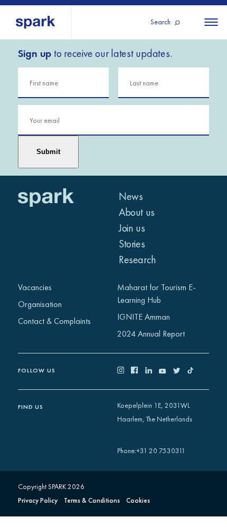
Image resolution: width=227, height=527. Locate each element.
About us (137, 212)
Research (137, 259)
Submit (48, 152)
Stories (132, 244)
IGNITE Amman (143, 316)
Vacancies (35, 287)
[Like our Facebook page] (138, 371)
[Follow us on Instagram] (124, 371)
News (131, 196)
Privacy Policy (38, 500)
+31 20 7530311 (160, 450)
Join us (132, 228)
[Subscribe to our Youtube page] (166, 371)
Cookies (138, 500)
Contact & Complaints (54, 321)
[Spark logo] (36, 22)
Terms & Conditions (92, 500)
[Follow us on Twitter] (180, 371)
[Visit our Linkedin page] (152, 371)
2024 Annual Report (151, 333)
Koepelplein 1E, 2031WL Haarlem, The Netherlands (154, 412)
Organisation (40, 304)
